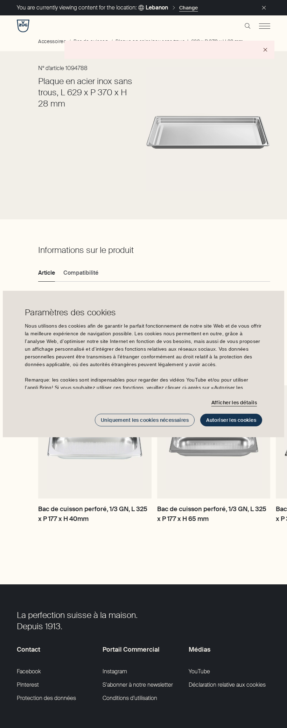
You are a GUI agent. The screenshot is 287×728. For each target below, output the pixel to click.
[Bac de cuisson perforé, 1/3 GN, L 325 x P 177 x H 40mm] (94, 442)
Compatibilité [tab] (80, 272)
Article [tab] (46, 272)
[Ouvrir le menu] (264, 26)
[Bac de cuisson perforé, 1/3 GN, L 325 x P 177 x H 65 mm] (213, 442)
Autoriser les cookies (231, 420)
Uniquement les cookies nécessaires (145, 420)
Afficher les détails (234, 402)
